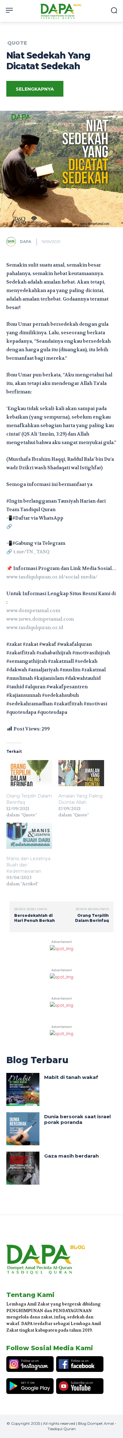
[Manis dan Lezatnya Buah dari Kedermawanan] (29, 836)
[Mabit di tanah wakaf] (22, 1089)
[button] (114, 10)
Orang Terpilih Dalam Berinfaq (92, 918)
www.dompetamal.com (33, 610)
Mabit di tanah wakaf (71, 1077)
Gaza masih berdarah (71, 1156)
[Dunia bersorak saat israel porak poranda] (22, 1128)
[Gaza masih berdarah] (22, 1168)
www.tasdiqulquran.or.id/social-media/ (51, 577)
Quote (17, 43)
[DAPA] (12, 241)
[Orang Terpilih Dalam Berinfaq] (29, 773)
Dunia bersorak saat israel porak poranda (77, 1119)
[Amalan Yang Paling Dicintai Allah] (81, 773)
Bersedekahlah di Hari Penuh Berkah (34, 918)
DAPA (25, 241)
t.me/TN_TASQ (31, 552)
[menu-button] (9, 10)
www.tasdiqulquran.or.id (34, 627)
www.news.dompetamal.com (40, 619)
